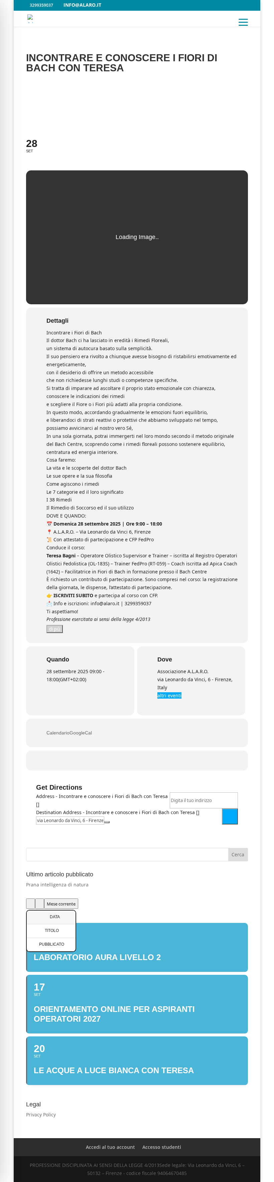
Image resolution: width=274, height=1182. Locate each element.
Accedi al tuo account (110, 1147)
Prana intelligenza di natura (57, 884)
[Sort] (39, 903)
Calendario (58, 732)
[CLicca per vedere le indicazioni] (230, 816)
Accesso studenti (161, 1147)
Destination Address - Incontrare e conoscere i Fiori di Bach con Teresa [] (117, 812)
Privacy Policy (41, 1114)
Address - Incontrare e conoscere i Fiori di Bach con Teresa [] (102, 800)
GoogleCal (81, 732)
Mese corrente (61, 904)
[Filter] (30, 903)
